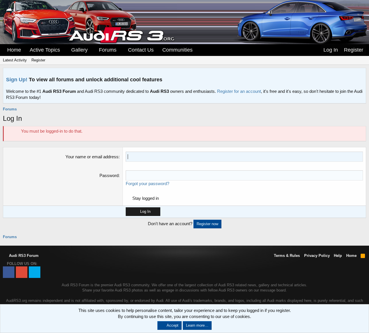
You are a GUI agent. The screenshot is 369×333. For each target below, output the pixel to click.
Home (14, 50)
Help (338, 255)
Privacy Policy (317, 255)
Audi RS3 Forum (23, 255)
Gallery (79, 50)
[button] (64, 50)
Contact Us (141, 50)
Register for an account (239, 91)
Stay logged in (145, 198)
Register (38, 60)
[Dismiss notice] (360, 74)
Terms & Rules (287, 255)
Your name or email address (91, 156)
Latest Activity (15, 60)
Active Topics (45, 50)
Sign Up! (16, 79)
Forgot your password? (147, 183)
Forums (107, 50)
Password (108, 175)
